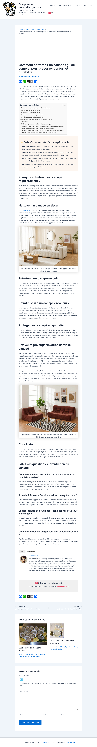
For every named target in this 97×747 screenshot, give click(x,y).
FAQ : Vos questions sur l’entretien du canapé (36, 124)
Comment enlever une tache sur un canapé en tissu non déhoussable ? (44, 126)
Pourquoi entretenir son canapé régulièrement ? (36, 108)
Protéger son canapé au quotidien (32, 117)
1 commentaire (54, 647)
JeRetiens (45, 742)
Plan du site (71, 742)
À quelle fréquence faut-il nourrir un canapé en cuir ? (39, 128)
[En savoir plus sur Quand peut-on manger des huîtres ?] (33, 634)
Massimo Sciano (33, 555)
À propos (22, 551)
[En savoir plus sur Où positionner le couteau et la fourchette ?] (57, 630)
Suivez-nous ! (49, 13)
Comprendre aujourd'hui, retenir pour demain (30, 7)
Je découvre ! (64, 5)
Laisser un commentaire (26, 654)
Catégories (87, 5)
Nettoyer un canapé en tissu (30, 110)
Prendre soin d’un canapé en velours (33, 115)
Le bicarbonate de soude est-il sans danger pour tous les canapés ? (44, 130)
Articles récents (31, 551)
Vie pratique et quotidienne (69, 647)
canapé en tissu (26, 210)
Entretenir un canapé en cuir (30, 112)
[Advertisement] (48, 49)
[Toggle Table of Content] (63, 105)
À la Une (53, 5)
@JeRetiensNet (63, 586)
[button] (70, 5)
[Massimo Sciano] (23, 559)
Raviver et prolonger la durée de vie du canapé (36, 119)
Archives (77, 5)
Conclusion (25, 121)
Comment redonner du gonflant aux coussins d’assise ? (40, 132)
